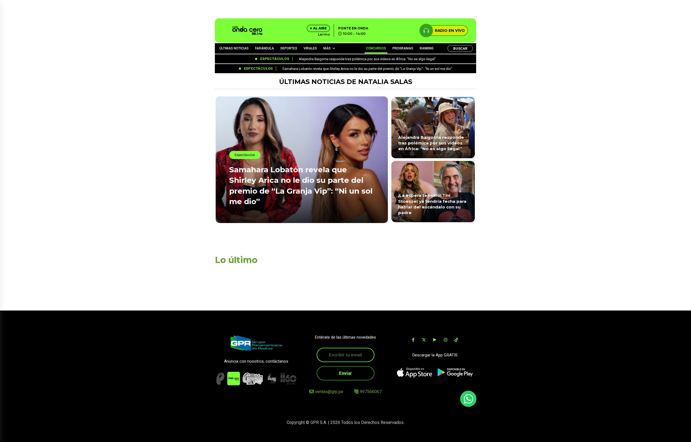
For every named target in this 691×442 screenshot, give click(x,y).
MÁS (327, 48)
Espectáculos (245, 155)
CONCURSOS (376, 48)
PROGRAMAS (402, 48)
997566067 (371, 391)
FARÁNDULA (264, 48)
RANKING (426, 48)
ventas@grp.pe (329, 391)
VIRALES (310, 48)
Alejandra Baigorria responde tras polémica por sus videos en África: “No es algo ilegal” (431, 143)
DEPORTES (288, 48)
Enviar (345, 373)
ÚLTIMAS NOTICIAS (234, 48)
